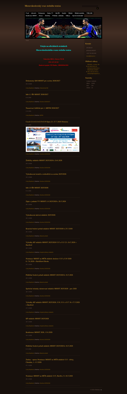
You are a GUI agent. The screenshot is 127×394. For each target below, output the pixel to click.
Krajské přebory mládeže (46, 252)
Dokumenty (41, 13)
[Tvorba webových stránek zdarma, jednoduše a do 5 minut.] (101, 389)
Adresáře (33, 13)
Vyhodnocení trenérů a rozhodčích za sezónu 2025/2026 (46, 174)
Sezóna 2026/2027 (45, 101)
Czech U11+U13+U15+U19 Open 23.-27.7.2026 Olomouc (47, 121)
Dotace (41, 16)
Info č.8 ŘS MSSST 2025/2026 (37, 187)
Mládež (70, 13)
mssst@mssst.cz (90, 56)
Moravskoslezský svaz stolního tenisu (43, 5)
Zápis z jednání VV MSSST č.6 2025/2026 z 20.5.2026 (46, 201)
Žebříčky (47, 16)
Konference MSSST (31, 16)
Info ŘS (57, 13)
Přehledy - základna (58, 16)
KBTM (41, 115)
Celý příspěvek (30, 88)
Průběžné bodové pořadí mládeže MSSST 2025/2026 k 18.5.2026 (49, 275)
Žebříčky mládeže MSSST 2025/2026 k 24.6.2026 (44, 160)
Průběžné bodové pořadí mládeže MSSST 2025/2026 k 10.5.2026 (49, 346)
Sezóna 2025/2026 (45, 154)
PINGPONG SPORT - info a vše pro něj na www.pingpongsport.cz (93, 71)
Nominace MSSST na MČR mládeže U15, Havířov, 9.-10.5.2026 (49, 376)
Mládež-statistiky (79, 13)
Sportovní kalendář (77, 16)
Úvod (27, 13)
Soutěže (64, 13)
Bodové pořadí (44, 236)
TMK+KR (89, 13)
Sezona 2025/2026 (45, 339)
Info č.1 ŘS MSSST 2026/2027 (37, 94)
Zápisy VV (50, 13)
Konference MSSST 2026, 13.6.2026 (39, 332)
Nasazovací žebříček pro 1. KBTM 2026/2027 (42, 108)
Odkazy (68, 16)
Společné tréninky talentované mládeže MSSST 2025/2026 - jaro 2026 (51, 288)
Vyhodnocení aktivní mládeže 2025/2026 (40, 215)
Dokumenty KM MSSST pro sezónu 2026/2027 (43, 80)
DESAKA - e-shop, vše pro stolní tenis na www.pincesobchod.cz (93, 66)
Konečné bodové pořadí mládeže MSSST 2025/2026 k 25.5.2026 (49, 228)
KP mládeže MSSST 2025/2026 (37, 318)
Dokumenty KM (44, 88)
